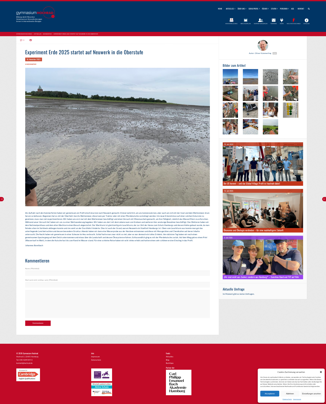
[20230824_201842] (252, 127)
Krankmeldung (231, 23)
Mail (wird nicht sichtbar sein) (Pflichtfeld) (41, 280)
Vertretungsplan (261, 23)
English (307, 23)
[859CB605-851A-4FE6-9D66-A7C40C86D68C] (231, 127)
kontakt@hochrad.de (24, 363)
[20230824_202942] (272, 110)
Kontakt (301, 8)
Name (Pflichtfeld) (32, 269)
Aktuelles (230, 8)
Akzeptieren (270, 394)
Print (30, 40)
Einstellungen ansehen (311, 394)
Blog (167, 360)
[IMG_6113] (252, 110)
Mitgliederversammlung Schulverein (324, 199)
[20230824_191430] (252, 94)
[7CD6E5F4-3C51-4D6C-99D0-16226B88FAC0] (272, 77)
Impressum (297, 399)
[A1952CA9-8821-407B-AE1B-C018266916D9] (231, 77)
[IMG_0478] (272, 127)
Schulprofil (253, 8)
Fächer (264, 8)
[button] (321, 372)
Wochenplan (246, 23)
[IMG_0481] (272, 94)
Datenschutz (287, 399)
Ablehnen (290, 394)
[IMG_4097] (292, 94)
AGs (292, 8)
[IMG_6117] (292, 110)
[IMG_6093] (252, 77)
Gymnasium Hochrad (24, 34)
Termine (273, 23)
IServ (282, 23)
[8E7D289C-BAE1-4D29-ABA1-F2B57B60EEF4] (292, 77)
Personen (284, 8)
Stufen (273, 8)
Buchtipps (170, 363)
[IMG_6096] (231, 94)
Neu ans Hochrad (294, 23)
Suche (308, 8)
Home (220, 8)
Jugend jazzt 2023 (2, 199)
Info (274, 53)
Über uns (241, 8)
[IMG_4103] (231, 110)
